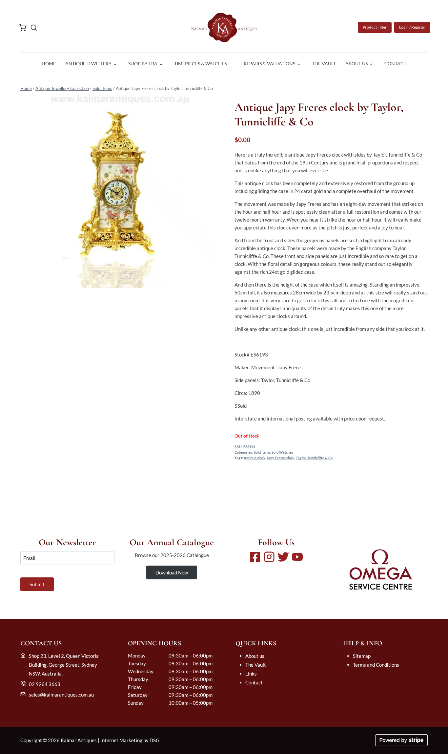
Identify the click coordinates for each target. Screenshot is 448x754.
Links (251, 674)
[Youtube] (297, 557)
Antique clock (254, 458)
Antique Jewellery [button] (88, 63)
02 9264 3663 (44, 684)
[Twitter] (283, 557)
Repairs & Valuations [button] (269, 63)
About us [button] (356, 63)
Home (49, 63)
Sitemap (362, 656)
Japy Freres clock (281, 458)
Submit (37, 584)
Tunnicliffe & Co (320, 458)
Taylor (301, 458)
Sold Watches (282, 452)
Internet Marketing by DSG (129, 740)
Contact (395, 63)
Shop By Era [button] (142, 63)
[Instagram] (269, 557)
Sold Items (102, 88)
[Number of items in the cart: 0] (23, 27)
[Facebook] (255, 557)
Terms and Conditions (376, 665)
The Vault (324, 63)
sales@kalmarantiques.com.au (61, 695)
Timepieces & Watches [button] (200, 63)
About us (254, 656)
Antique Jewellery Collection (62, 88)
